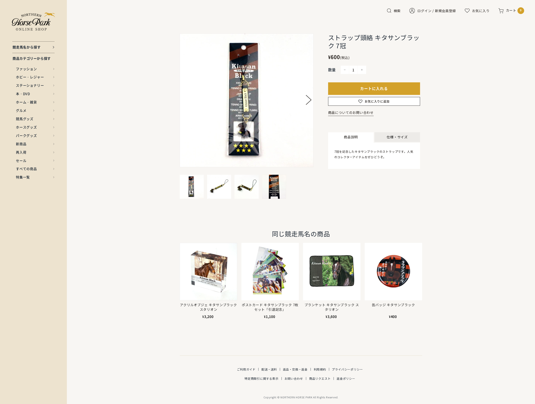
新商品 (21, 143)
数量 (332, 70)
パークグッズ (26, 135)
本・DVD (23, 93)
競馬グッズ (24, 118)
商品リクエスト (320, 378)
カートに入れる (374, 88)
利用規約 (320, 369)
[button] (308, 100)
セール (21, 160)
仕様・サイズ (397, 136)
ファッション (26, 68)
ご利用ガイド (246, 369)
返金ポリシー (346, 378)
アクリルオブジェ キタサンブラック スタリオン (208, 307)
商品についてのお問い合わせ (351, 112)
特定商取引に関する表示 (262, 378)
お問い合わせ (293, 378)
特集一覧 (23, 177)
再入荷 (21, 152)
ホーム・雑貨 (26, 102)
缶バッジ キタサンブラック (393, 304)
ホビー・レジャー (30, 76)
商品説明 (351, 136)
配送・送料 (269, 369)
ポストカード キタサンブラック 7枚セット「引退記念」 (270, 307)
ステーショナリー (30, 85)
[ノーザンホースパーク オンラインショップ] (33, 21)
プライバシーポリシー (347, 369)
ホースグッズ (26, 127)
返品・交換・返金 (295, 369)
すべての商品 (26, 168)
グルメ (21, 110)
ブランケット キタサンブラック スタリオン (331, 307)
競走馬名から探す (27, 47)
